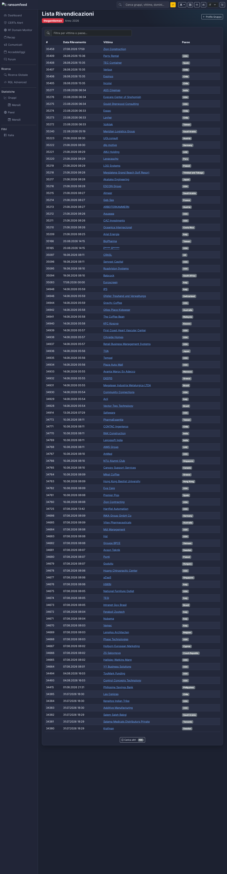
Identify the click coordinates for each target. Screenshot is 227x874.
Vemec (107, 625)
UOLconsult (110, 138)
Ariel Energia (111, 234)
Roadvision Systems (116, 268)
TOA (106, 351)
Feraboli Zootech (114, 611)
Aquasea (108, 213)
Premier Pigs (111, 495)
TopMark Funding (114, 673)
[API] (197, 4)
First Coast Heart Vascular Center (124, 330)
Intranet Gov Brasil (115, 605)
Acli (105, 399)
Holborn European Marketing (121, 646)
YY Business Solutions (117, 666)
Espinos (108, 76)
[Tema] (222, 4)
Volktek (108, 124)
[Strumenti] (182, 4)
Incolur (107, 83)
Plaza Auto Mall (113, 364)
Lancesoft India (113, 440)
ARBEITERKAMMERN (116, 206)
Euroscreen (110, 282)
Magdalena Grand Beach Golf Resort (126, 172)
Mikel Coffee (111, 474)
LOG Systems (111, 165)
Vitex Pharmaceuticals (117, 522)
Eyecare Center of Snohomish (122, 97)
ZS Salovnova (112, 653)
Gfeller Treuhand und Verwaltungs (124, 296)
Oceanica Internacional (117, 227)
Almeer (107, 193)
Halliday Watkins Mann (117, 659)
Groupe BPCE (111, 543)
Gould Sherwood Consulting (121, 103)
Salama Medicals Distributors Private (126, 721)
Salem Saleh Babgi (115, 714)
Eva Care (109, 488)
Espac (107, 110)
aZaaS (107, 577)
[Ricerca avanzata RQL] (173, 4)
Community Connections (118, 392)
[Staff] (203, 4)
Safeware (109, 412)
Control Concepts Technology (122, 680)
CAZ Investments (114, 220)
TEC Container (112, 62)
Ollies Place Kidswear (116, 309)
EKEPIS (107, 378)
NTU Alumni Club (114, 460)
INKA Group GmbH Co (117, 515)
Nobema (108, 618)
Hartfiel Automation (115, 508)
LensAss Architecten (116, 632)
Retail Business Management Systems (127, 344)
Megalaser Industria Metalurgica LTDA (127, 385)
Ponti (106, 556)
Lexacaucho (110, 158)
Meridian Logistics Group (119, 131)
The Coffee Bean (113, 316)
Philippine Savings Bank (118, 687)
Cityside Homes (113, 337)
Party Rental (111, 55)
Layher (107, 117)
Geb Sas (108, 200)
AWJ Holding (111, 151)
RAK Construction (114, 433)
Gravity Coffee (112, 302)
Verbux (107, 69)
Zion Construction (114, 49)
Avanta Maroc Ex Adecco (119, 371)
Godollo (108, 563)
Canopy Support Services (119, 467)
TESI (106, 598)
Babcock (108, 275)
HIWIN (107, 584)
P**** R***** (111, 248)
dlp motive (110, 145)
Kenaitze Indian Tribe (116, 701)
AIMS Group (110, 447)
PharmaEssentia (113, 419)
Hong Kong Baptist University (121, 481)
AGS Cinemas (111, 90)
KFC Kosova (110, 323)
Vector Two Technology (118, 405)
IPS (105, 289)
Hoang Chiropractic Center (120, 570)
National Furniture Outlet (118, 591)
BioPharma (110, 241)
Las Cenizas (110, 694)
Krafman (108, 728)
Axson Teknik (111, 550)
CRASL (107, 254)
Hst (105, 536)
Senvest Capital (113, 261)
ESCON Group (112, 186)
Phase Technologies (115, 639)
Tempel (108, 357)
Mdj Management (114, 529)
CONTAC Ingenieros (115, 426)
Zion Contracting (114, 502)
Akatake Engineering (116, 179)
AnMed (107, 453)
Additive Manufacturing (118, 707)
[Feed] (190, 4)
